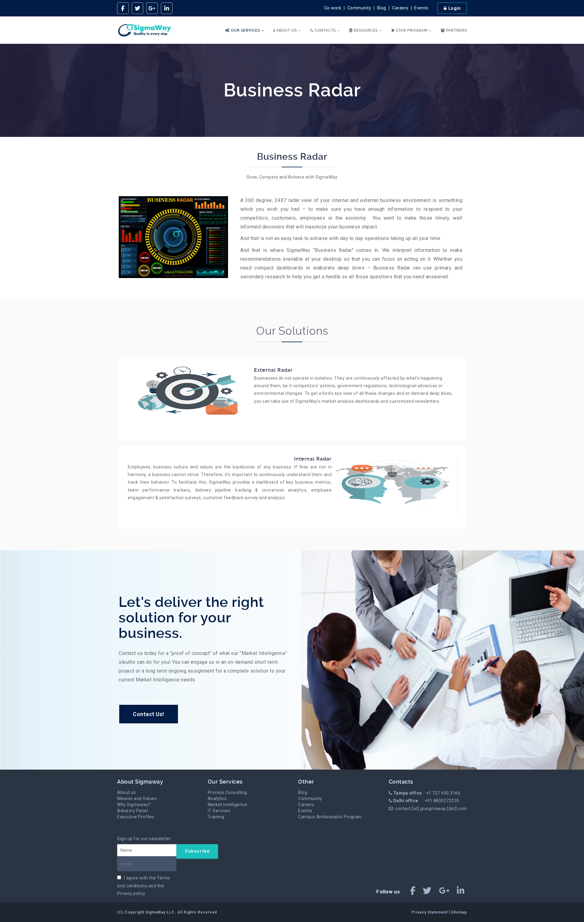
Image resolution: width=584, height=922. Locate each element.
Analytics (217, 798)
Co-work (333, 7)
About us (126, 792)
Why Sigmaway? (134, 804)
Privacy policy (131, 893)
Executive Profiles (135, 816)
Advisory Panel (132, 810)
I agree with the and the (143, 885)
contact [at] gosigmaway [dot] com (431, 808)
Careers (400, 7)
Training (216, 816)
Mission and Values (137, 798)
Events (421, 7)
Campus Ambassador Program (330, 816)
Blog (381, 7)
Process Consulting (227, 792)
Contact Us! (148, 714)
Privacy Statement (430, 912)
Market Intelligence (227, 804)
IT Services (219, 810)
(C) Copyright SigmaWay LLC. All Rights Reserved (167, 912)
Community (359, 7)
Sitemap (459, 912)
